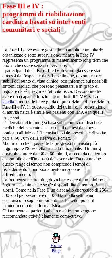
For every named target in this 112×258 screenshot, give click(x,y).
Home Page (56, 248)
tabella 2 (10, 101)
